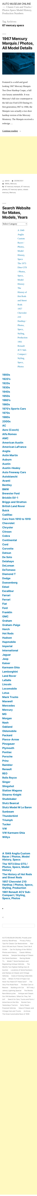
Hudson (7, 637)
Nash (5, 722)
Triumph (7, 820)
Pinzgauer (8, 743)
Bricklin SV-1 (10, 497)
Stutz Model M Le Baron (17, 807)
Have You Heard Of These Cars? (14, 982)
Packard (7, 735)
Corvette (7, 548)
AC (4, 425)
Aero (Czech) (10, 429)
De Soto (7, 557)
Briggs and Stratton (14, 502)
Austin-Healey (11, 468)
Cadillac (7, 514)
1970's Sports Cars (14, 408)
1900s (6, 374)
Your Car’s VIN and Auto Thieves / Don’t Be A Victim (17, 946)
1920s (6, 383)
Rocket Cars (26, 1002)
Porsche (7, 756)
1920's (6, 379)
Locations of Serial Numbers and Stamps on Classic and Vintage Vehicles (17, 973)
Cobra (6, 535)
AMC (5, 438)
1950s (6, 396)
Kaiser (6, 663)
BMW (5, 489)
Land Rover (9, 675)
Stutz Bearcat (10, 803)
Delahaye (8, 561)
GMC (5, 616)
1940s (6, 391)
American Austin (12, 442)
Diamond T (9, 574)
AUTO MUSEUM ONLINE (16, 3)
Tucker (6, 824)
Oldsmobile (9, 731)
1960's (6, 400)
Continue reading (11, 130)
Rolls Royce (9, 777)
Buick (5, 510)
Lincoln (6, 684)
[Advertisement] (18, 155)
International (10, 650)
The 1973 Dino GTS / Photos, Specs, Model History (15, 867)
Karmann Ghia (11, 667)
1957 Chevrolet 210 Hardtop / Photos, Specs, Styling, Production (17, 884)
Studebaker (9, 798)
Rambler (7, 764)
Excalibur (8, 591)
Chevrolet (8, 523)
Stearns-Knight (11, 794)
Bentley (7, 485)
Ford (5, 608)
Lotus (5, 692)
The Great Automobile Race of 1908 (15, 1014)
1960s (7, 184)
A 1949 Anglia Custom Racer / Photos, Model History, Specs (16, 856)
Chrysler (7, 527)
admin (7, 181)
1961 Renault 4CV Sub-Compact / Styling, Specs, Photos (22, 354)
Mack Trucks (10, 697)
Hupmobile (9, 641)
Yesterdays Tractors (10, 1005)
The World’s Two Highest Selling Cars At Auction (16, 967)
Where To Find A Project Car (19, 979)
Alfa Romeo (9, 434)
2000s (6, 421)
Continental (9, 540)
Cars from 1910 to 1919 (16, 519)
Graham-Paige (11, 625)
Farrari (6, 595)
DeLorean (8, 565)
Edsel (5, 586)
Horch (6, 629)
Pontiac (7, 752)
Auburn (7, 459)
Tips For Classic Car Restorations (14, 944)
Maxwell (7, 701)
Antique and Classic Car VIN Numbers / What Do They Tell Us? (17, 996)
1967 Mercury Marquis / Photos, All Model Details (18, 43)
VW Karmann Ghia (13, 832)
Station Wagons (12, 790)
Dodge (6, 578)
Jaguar (6, 654)
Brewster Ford (11, 493)
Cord (5, 544)
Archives (27, 1011)
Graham (7, 620)
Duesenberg (9, 582)
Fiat (4, 603)
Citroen (7, 531)
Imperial (7, 646)
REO (4, 773)
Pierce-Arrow (10, 739)
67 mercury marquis (12, 187)
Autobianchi (9, 476)
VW (4, 828)
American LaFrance (14, 446)
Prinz (5, 760)
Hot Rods (8, 633)
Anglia (6, 451)
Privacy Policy (25, 941)
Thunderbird (10, 815)
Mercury (13, 184)
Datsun (6, 552)
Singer (6, 781)
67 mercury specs (15, 189)
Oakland (7, 726)
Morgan (7, 718)
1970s (6, 412)
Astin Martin (10, 455)
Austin (6, 463)
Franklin (7, 612)
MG (4, 714)
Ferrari (6, 599)
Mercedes (8, 705)
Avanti (6, 480)
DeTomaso (8, 569)
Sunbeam (8, 811)
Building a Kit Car (17, 988)
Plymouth (8, 748)
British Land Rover (13, 506)
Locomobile (9, 688)
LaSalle (6, 680)
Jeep (5, 658)
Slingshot (8, 786)
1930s (6, 387)
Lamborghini (10, 671)
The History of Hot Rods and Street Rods (22, 296)
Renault (7, 769)
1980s (6, 417)
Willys (6, 837)
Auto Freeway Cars (14, 472)
